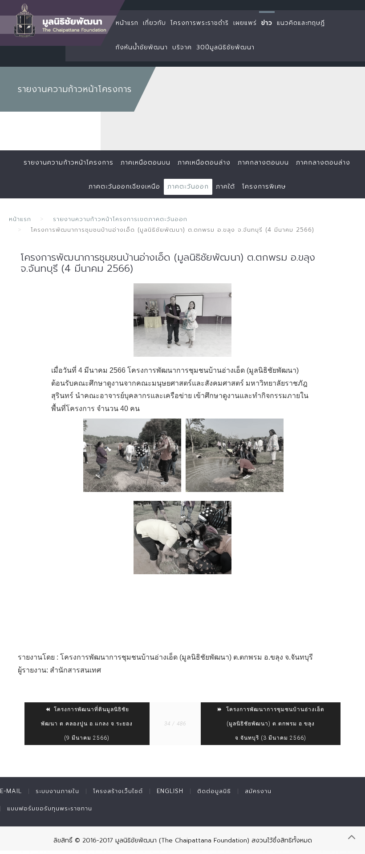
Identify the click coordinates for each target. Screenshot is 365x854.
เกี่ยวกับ (154, 23)
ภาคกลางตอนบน (263, 162)
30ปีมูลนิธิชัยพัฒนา (225, 47)
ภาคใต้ (225, 186)
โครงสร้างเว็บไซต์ (118, 791)
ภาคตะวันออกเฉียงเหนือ (124, 186)
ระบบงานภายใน (57, 791)
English (170, 791)
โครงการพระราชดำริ (199, 23)
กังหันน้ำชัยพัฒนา (142, 47)
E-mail (11, 791)
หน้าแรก (127, 23)
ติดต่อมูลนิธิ (214, 791)
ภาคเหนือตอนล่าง (204, 162)
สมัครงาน (258, 791)
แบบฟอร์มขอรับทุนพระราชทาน (49, 808)
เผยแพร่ (245, 23)
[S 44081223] (182, 320)
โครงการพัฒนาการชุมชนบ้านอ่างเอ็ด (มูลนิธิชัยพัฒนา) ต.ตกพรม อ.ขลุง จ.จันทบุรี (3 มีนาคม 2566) (274, 723)
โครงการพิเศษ (264, 186)
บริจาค (182, 47)
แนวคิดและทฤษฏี (301, 23)
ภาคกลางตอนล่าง (323, 162)
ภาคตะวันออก (188, 186)
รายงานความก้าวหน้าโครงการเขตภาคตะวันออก (120, 219)
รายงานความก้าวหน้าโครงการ (69, 162)
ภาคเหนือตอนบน (145, 162)
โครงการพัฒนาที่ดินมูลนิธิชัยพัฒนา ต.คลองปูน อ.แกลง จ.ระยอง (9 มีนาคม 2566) (87, 723)
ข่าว (266, 23)
